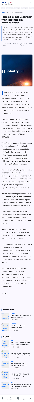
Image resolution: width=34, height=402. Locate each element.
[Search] (30, 3)
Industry (9, 8)
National (17, 8)
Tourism (24, 8)
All (3, 8)
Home (3, 12)
